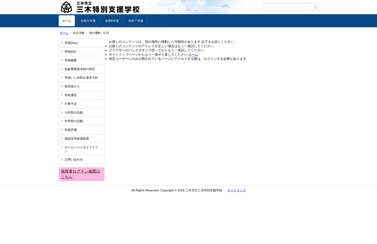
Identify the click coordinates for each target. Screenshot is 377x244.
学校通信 (71, 95)
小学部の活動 (74, 112)
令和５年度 (88, 20)
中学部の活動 (74, 121)
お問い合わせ (74, 159)
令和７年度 (135, 20)
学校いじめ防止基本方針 (81, 77)
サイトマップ (236, 190)
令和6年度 (112, 20)
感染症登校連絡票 (77, 138)
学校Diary (71, 43)
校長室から (72, 86)
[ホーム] (161, 7)
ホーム (66, 20)
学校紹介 (71, 51)
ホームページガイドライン (81, 149)
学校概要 (71, 60)
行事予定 (72, 104)
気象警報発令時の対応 (80, 69)
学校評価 (71, 130)
